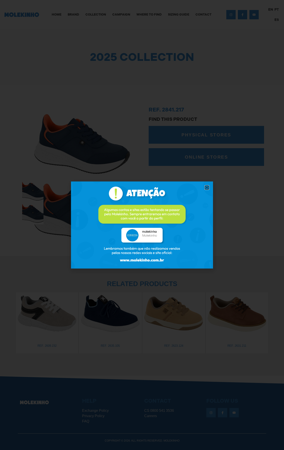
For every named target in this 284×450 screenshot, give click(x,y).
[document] (142, 225)
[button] (207, 187)
